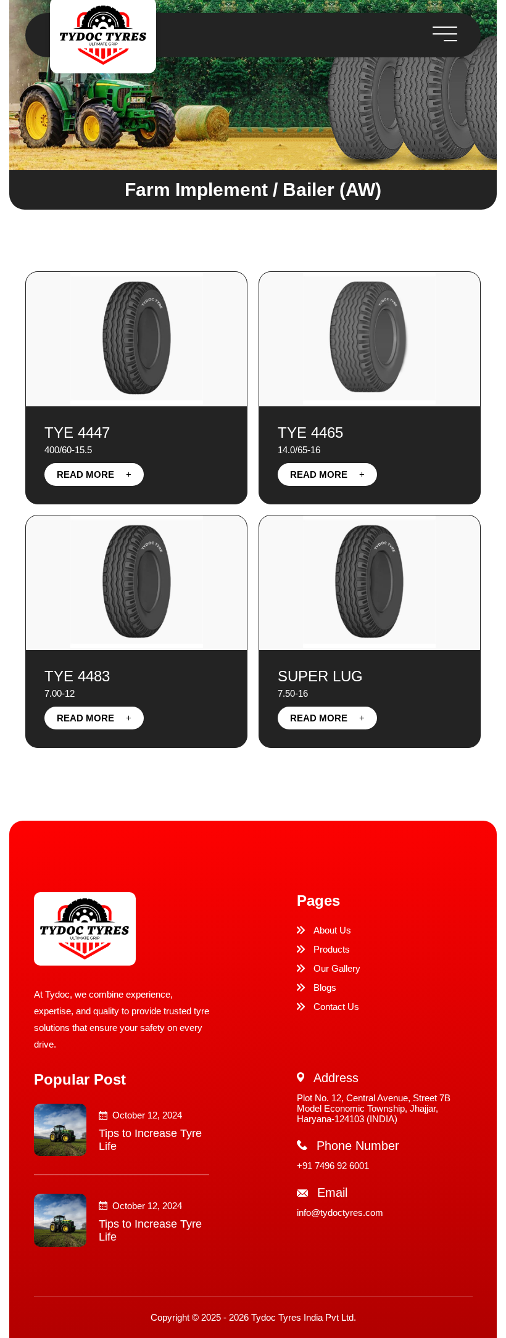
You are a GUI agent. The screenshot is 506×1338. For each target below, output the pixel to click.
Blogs (324, 987)
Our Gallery (336, 968)
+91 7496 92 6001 (333, 1165)
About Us (332, 930)
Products (331, 949)
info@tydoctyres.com (340, 1212)
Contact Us (336, 1006)
